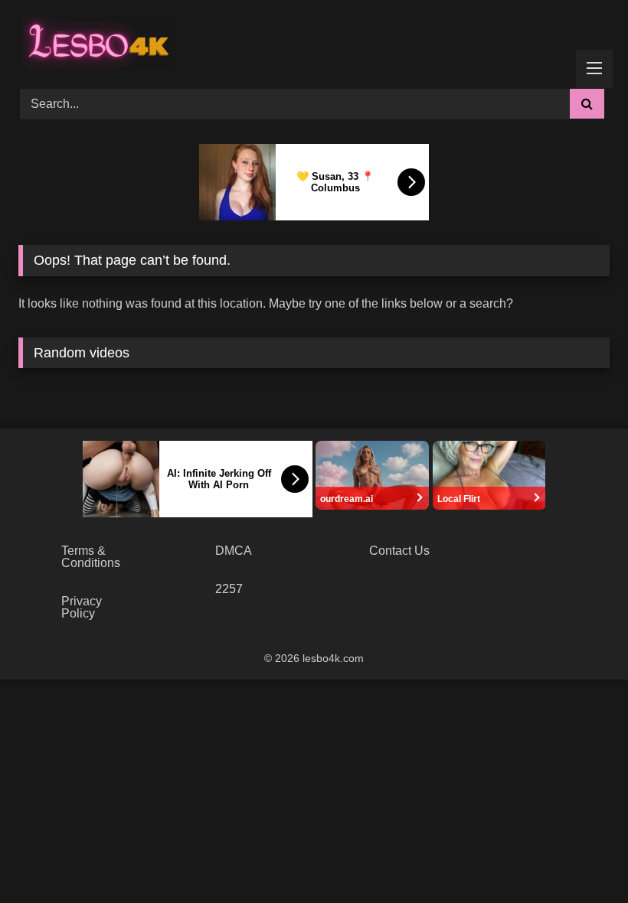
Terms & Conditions (90, 556)
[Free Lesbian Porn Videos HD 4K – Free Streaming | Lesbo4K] (95, 39)
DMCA (233, 550)
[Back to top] (580, 857)
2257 (229, 588)
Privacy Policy (81, 607)
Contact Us (399, 550)
